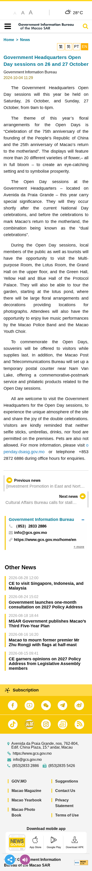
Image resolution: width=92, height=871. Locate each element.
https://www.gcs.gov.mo (32, 753)
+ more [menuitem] (79, 547)
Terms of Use (67, 815)
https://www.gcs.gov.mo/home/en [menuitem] (45, 539)
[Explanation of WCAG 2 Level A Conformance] (81, 862)
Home (9, 40)
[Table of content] (7, 26)
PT (76, 47)
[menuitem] (46, 519)
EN (84, 47)
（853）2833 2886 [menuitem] (30, 526)
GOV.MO (19, 781)
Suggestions (66, 781)
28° (78, 12)
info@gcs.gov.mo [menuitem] (30, 533)
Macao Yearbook (27, 800)
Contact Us (65, 791)
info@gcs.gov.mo (27, 760)
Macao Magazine (26, 791)
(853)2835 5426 (61, 766)
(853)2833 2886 (25, 766)
